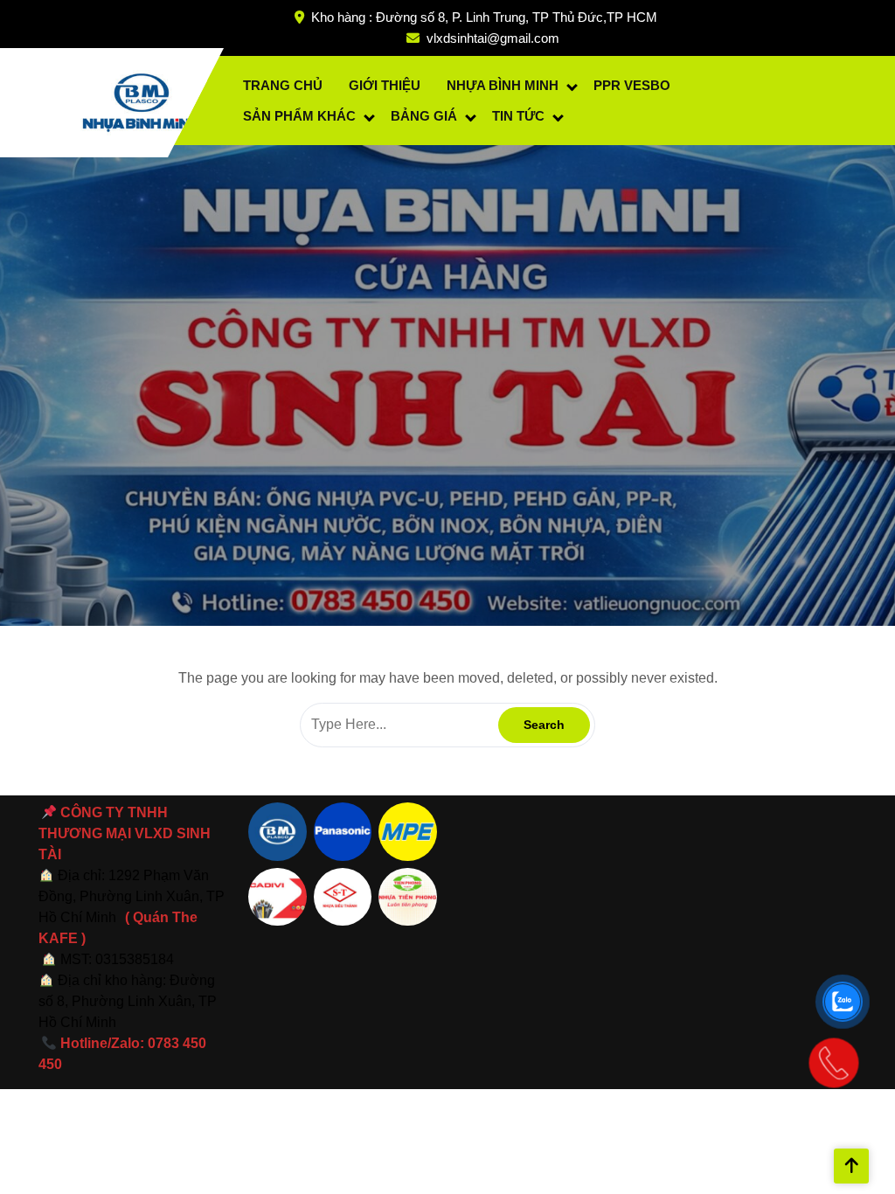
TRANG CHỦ (283, 85)
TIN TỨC (518, 115)
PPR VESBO (631, 85)
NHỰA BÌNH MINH (503, 85)
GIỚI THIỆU (384, 85)
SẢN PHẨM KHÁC (299, 115)
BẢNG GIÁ (424, 115)
